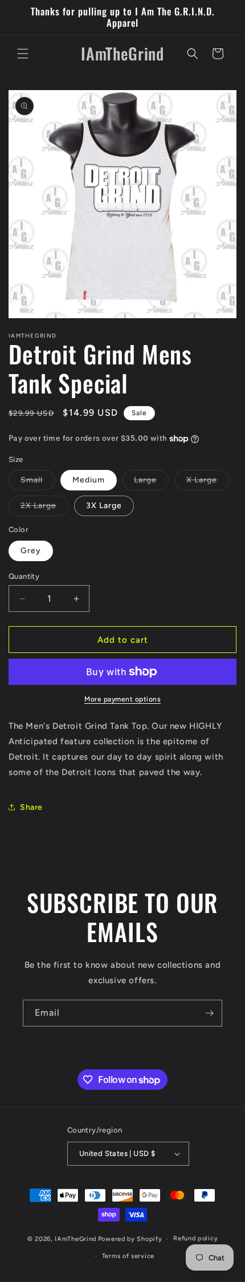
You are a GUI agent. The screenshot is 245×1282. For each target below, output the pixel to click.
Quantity (24, 576)
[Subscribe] (209, 1013)
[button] (22, 53)
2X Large (44, 508)
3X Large (104, 505)
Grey (31, 550)
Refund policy (195, 1238)
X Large (207, 482)
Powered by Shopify (130, 1239)
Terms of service (128, 1256)
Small (38, 482)
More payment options (122, 699)
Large (151, 482)
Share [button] (31, 807)
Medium (88, 480)
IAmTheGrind (75, 1239)
